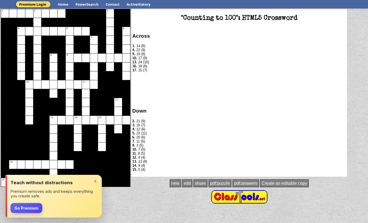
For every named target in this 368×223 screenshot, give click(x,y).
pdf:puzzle (220, 183)
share (200, 183)
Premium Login (32, 4)
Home (63, 4)
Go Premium (26, 208)
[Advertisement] (239, 90)
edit (187, 183)
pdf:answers (245, 183)
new (175, 183)
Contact (113, 4)
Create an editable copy (284, 183)
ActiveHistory (138, 4)
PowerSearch (87, 4)
